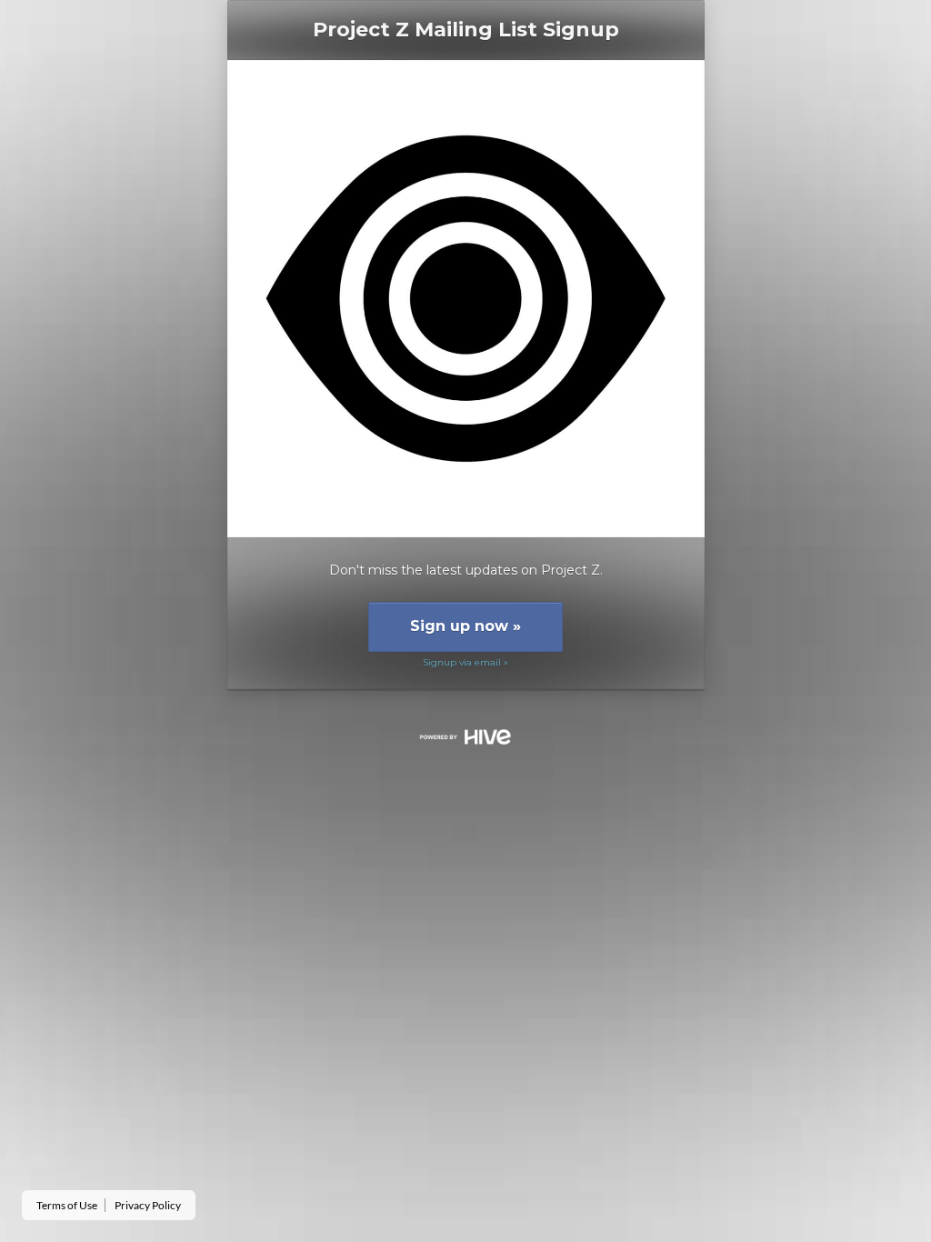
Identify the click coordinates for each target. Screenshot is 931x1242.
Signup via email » (465, 662)
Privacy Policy (148, 1205)
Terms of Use (66, 1205)
